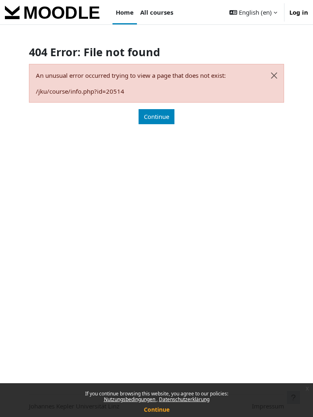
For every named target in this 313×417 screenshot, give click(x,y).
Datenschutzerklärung (184, 399)
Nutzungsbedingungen (130, 399)
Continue (157, 409)
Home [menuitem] (125, 12)
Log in (298, 12)
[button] (253, 12)
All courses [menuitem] (156, 12)
